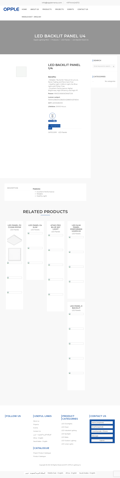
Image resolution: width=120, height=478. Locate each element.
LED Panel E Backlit (76, 307)
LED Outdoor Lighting (68, 440)
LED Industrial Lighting (69, 430)
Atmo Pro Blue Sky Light (56, 227)
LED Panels (62, 132)
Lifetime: (52, 106)
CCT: (50, 103)
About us (34, 9)
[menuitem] (46, 434)
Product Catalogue (39, 456)
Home (24, 9)
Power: (51, 93)
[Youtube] (15, 421)
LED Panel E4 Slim (35, 226)
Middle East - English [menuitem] (55, 473)
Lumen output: (54, 97)
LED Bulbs (64, 437)
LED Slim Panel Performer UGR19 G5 (76, 228)
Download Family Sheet (54, 127)
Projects (59, 9)
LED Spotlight (66, 434)
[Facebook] (9, 421)
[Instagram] (18, 421)
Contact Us (83, 9)
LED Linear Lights (67, 444)
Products (47, 9)
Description (12, 188)
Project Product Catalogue (42, 453)
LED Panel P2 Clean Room (14, 226)
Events (70, 9)
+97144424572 (72, 3)
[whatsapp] (6, 421)
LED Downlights (66, 424)
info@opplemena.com (52, 3)
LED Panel (64, 427)
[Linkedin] (12, 421)
